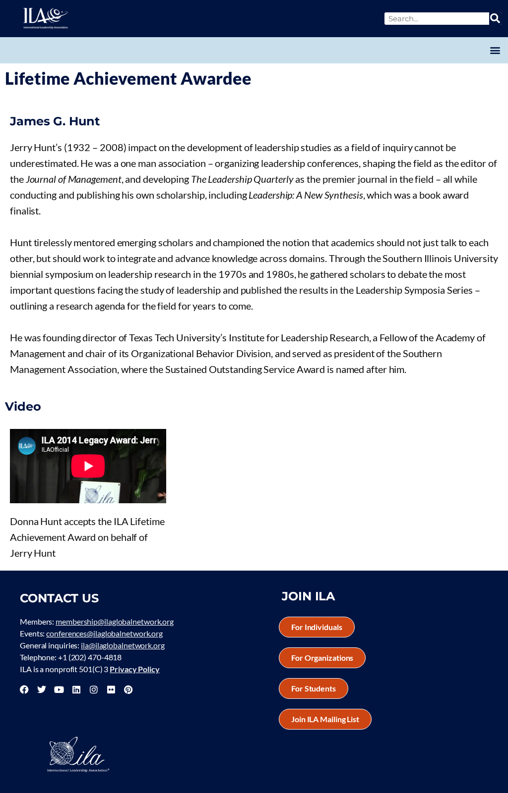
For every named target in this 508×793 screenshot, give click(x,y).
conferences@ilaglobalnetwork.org (104, 633)
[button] (495, 50)
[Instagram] (93, 689)
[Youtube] (59, 689)
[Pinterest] (128, 689)
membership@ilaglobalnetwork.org (115, 621)
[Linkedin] (76, 689)
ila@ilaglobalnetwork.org (123, 645)
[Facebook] (24, 689)
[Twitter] (41, 689)
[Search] (495, 18)
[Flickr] (111, 689)
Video (23, 406)
